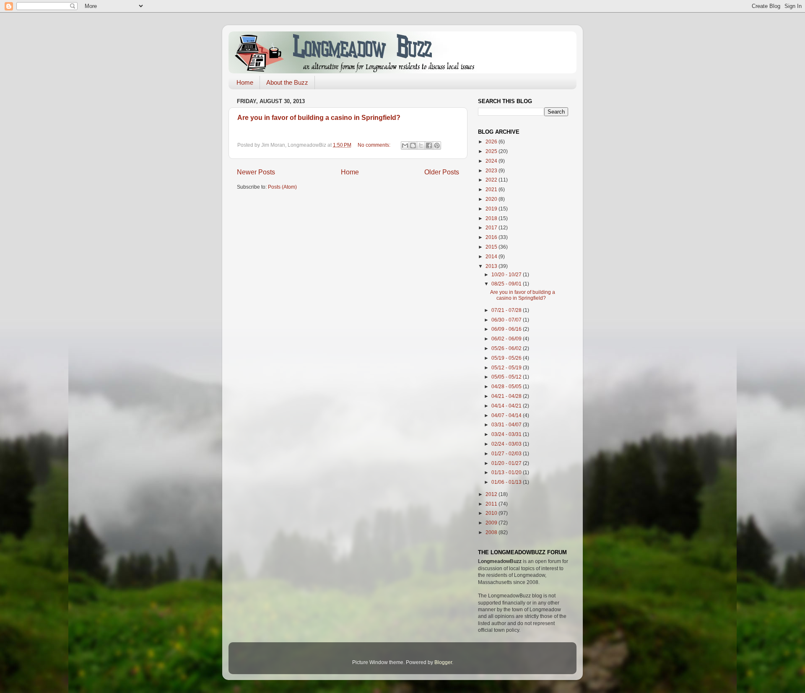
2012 (492, 494)
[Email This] (405, 145)
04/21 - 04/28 (507, 396)
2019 (492, 208)
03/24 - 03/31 (507, 434)
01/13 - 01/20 (507, 472)
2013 (492, 266)
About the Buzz (287, 82)
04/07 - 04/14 (507, 415)
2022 (492, 179)
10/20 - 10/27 (507, 274)
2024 (492, 161)
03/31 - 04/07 (507, 424)
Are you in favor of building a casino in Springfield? (318, 117)
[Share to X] (421, 145)
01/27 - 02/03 (507, 453)
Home (244, 82)
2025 (492, 151)
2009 (492, 522)
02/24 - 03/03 (507, 443)
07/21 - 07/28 (507, 310)
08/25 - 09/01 (507, 283)
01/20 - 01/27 (507, 463)
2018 (492, 218)
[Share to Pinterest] (437, 145)
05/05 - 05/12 (507, 376)
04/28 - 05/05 (507, 386)
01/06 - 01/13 (507, 482)
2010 (492, 513)
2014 (492, 256)
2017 (492, 227)
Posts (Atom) (282, 186)
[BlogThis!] (413, 145)
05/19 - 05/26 (507, 358)
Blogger (443, 662)
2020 (492, 199)
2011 (492, 503)
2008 (492, 532)
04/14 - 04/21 (507, 405)
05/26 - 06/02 (507, 348)
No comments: (375, 145)
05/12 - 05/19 (507, 367)
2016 (492, 237)
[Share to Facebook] (429, 145)
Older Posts (441, 172)
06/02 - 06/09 (507, 338)
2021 (492, 189)
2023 (492, 170)
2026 (492, 141)
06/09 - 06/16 (507, 329)
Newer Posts (256, 172)
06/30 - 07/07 (507, 319)
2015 (492, 246)
